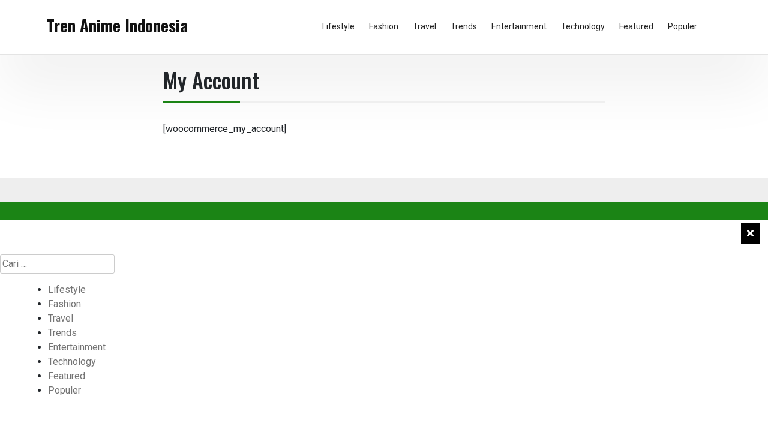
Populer (682, 26)
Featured (636, 26)
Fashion (383, 26)
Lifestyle (338, 26)
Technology (583, 26)
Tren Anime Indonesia (117, 25)
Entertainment (519, 26)
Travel (424, 26)
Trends (464, 26)
